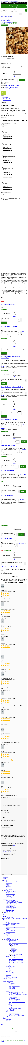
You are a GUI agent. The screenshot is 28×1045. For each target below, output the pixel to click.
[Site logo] (14, 12)
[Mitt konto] (22, 10)
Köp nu (21, 534)
